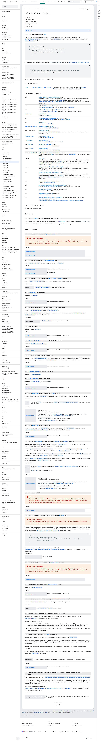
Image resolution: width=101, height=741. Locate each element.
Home (26, 9)
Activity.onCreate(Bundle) (74, 449)
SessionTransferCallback (58, 110)
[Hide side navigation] (17, 738)
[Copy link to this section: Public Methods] (38, 230)
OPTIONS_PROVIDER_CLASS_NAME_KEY (79, 62)
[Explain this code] (87, 44)
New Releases (33, 1)
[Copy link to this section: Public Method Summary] (42, 94)
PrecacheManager (29, 136)
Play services (12, 2)
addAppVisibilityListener (44, 97)
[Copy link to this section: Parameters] (33, 284)
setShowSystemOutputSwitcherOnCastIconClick (50, 197)
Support (57, 1)
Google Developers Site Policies (40, 712)
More (62, 1)
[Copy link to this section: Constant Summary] (39, 84)
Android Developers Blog (27, 723)
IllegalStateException (30, 251)
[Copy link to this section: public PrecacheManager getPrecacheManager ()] (54, 372)
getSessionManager (43, 140)
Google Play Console (76, 725)
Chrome (47, 731)
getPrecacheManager (44, 136)
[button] (9, 22)
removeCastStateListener (45, 181)
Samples (50, 1)
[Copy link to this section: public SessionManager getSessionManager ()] (52, 379)
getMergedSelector (43, 130)
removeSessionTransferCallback (46, 185)
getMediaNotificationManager (46, 126)
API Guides (24, 1)
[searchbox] (10, 6)
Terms (23, 737)
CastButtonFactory (64, 451)
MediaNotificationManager (31, 126)
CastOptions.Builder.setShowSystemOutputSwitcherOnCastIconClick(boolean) (61, 200)
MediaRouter (35, 653)
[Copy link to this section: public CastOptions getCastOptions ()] (47, 293)
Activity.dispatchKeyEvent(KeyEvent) (48, 530)
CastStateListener (53, 105)
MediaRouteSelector (54, 132)
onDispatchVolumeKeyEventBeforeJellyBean (49, 167)
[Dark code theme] (90, 44)
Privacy (28, 737)
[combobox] (75, 1)
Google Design (50, 725)
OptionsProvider (29, 41)
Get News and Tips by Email (28, 725)
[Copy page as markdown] (48, 13)
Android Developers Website (53, 723)
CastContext (57, 39)
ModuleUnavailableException (38, 458)
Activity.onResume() (55, 453)
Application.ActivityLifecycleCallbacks (50, 101)
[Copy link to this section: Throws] (30, 248)
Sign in (97, 1)
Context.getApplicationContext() (68, 402)
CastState (72, 107)
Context (50, 144)
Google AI (74, 731)
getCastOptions (42, 114)
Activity (61, 100)
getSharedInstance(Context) (33, 39)
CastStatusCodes (65, 119)
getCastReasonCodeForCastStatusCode (48, 118)
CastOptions (28, 114)
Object (44, 34)
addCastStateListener (44, 105)
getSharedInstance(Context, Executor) (36, 430)
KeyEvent (62, 167)
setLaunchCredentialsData (45, 189)
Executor (58, 152)
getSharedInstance (43, 144)
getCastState (42, 122)
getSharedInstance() (31, 618)
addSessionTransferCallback (45, 110)
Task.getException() (43, 460)
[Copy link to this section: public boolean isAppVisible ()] (42, 493)
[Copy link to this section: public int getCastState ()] (40, 326)
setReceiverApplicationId (44, 193)
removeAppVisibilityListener (45, 172)
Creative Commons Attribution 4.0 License (62, 710)
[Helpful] (88, 9)
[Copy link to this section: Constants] (34, 214)
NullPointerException (30, 255)
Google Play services (39, 9)
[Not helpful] (90, 9)
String (26, 87)
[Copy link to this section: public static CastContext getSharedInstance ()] (52, 425)
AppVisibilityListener (55, 97)
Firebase (54, 731)
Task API (53, 154)
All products (82, 731)
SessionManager (29, 140)
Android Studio (75, 723)
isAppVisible (42, 158)
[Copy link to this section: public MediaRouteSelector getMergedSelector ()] (54, 355)
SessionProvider (52, 360)
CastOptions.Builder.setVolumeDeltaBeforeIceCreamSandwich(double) (45, 549)
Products (31, 9)
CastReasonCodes (49, 119)
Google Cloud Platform (64, 731)
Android (40, 731)
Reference (42, 1)
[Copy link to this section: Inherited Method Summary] (44, 205)
